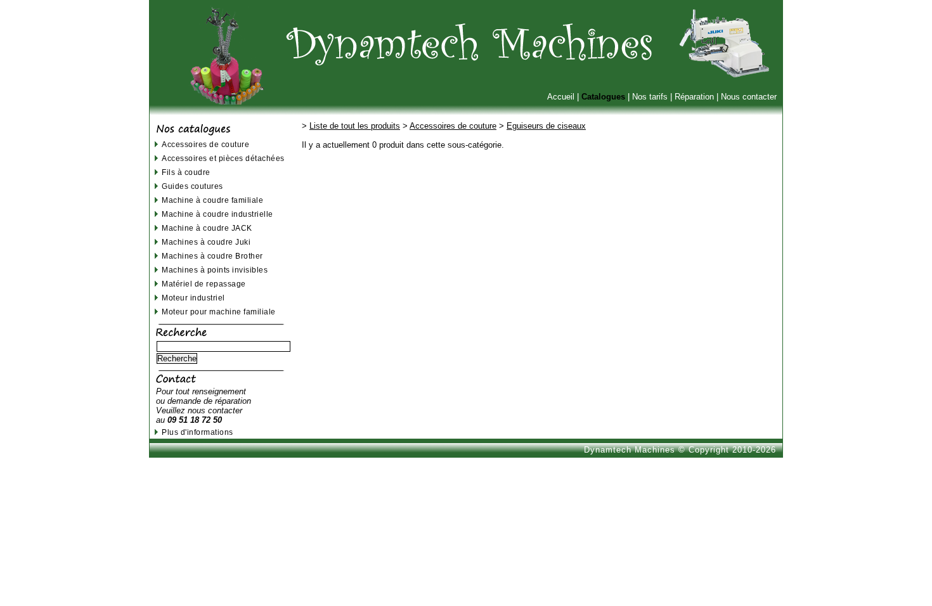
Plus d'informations (197, 432)
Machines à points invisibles (215, 270)
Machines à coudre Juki (206, 242)
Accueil (560, 96)
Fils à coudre (186, 172)
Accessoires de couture (205, 144)
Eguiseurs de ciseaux (546, 126)
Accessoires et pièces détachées (223, 158)
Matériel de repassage (204, 284)
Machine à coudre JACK (207, 228)
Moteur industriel (193, 297)
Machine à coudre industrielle (217, 214)
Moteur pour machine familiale (219, 311)
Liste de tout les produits (354, 126)
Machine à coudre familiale (212, 200)
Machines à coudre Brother (212, 256)
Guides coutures (192, 186)
